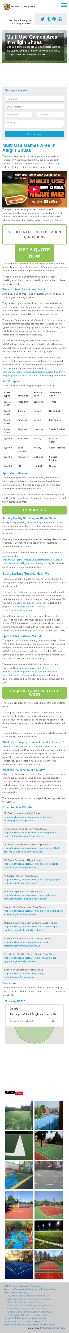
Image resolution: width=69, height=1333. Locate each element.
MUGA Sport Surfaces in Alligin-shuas (23, 1286)
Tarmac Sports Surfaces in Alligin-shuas (27, 1308)
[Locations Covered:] (3, 5)
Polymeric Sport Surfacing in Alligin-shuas (28, 1295)
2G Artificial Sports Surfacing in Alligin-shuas (29, 1299)
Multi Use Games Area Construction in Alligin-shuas (30, 1289)
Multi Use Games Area (53, 1328)
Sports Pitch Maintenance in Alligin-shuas (25, 1318)
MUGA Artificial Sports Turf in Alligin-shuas (28, 1315)
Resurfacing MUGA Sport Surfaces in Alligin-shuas (29, 1324)
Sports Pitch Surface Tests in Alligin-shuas (25, 1321)
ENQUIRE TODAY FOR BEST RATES (34, 692)
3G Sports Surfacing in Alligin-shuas (25, 1302)
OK (53, 1021)
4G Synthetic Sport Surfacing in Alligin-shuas (29, 1305)
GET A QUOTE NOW (34, 253)
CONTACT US (34, 510)
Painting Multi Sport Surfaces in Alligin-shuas (29, 1311)
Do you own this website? (21, 1021)
